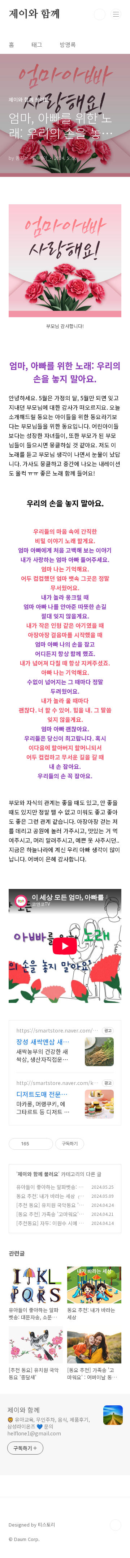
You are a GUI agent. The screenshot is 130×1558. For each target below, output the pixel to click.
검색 (99, 14)
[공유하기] (35, 1143)
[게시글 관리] (44, 1143)
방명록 (68, 44)
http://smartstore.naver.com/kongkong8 (58, 1083)
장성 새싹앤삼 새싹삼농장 (42, 1041)
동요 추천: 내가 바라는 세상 (45, 1196)
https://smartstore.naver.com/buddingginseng (57, 1030)
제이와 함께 (34, 14)
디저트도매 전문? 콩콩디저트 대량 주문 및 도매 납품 (42, 1094)
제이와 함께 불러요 (38, 1174)
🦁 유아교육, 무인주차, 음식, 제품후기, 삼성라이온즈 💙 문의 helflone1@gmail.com (48, 1426)
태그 (36, 44)
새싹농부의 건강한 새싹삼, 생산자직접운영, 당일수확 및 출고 (42, 1055)
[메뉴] (115, 14)
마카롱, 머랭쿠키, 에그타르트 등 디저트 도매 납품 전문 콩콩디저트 (42, 1107)
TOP (115, 1525)
